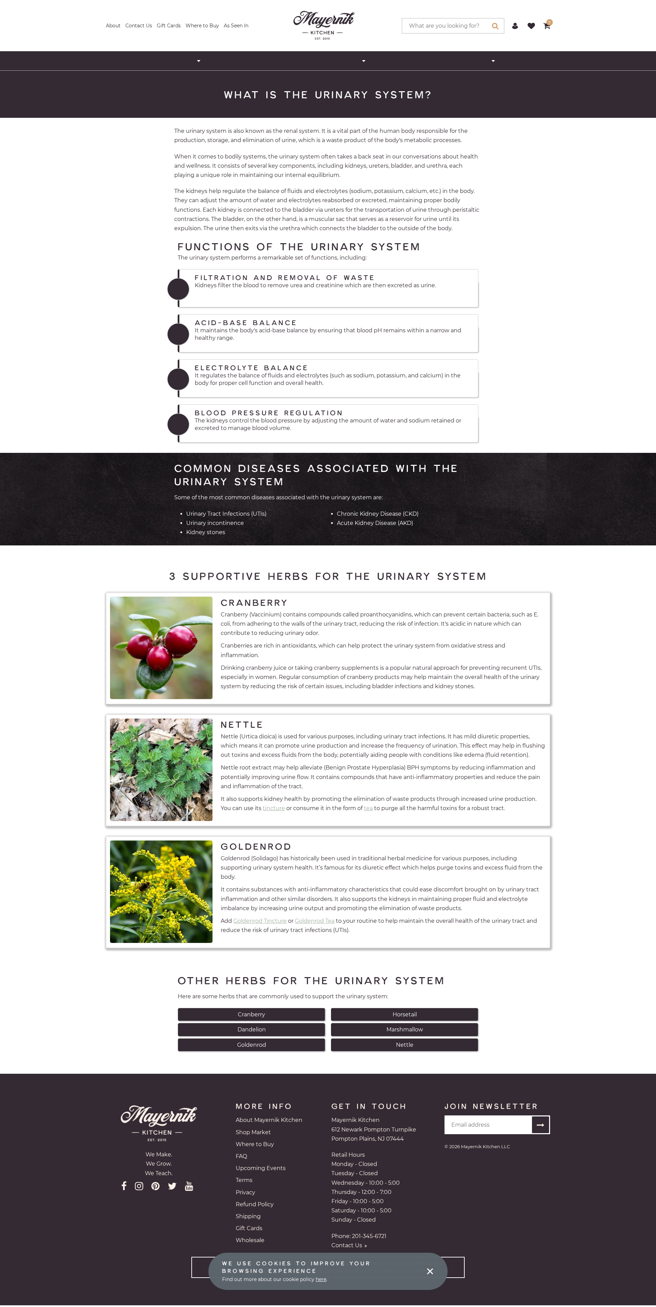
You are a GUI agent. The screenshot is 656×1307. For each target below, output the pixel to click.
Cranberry (251, 1014)
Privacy (245, 1192)
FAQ (241, 1156)
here (321, 1279)
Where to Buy (202, 26)
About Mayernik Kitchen (269, 1120)
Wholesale (250, 1240)
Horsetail (405, 1014)
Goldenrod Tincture (260, 921)
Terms (244, 1180)
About (113, 26)
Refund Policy (255, 1204)
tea (368, 808)
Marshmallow (404, 1029)
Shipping (248, 1216)
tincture (274, 808)
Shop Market (253, 1132)
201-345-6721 (369, 1236)
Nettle (404, 1045)
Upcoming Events (261, 1168)
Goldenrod (251, 1045)
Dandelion (251, 1029)
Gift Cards (169, 26)
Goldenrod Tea (314, 921)
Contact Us (138, 26)
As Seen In (236, 26)
